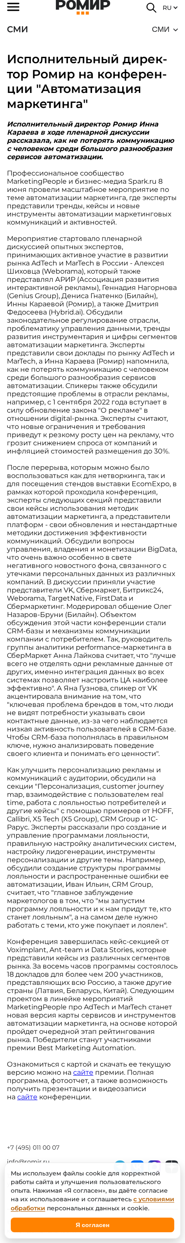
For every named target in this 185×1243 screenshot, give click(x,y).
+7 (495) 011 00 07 (33, 1147)
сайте (83, 1072)
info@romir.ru (28, 1162)
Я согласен (92, 1224)
